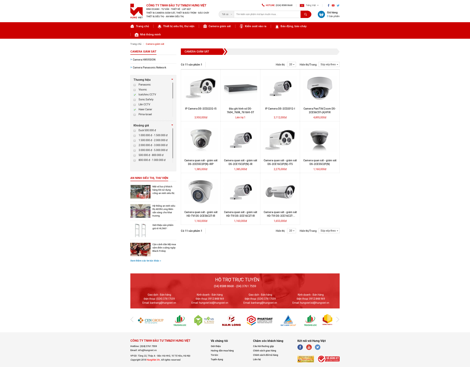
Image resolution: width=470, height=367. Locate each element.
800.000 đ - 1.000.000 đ (152, 160)
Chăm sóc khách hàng (268, 341)
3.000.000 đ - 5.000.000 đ (153, 150)
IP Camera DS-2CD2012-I (280, 108)
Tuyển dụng (217, 359)
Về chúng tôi (219, 341)
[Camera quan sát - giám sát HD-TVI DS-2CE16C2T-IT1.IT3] (280, 207)
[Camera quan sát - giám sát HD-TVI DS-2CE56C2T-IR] (201, 207)
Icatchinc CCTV (147, 94)
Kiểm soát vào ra (255, 26)
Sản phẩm (333, 16)
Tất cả (225, 14)
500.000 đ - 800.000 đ (151, 155)
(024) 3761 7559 (148, 346)
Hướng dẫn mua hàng (222, 350)
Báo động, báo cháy (293, 26)
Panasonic (145, 84)
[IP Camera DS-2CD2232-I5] (201, 104)
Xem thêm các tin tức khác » (145, 260)
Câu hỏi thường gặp (263, 346)
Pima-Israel (145, 114)
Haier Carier (145, 109)
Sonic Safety (146, 99)
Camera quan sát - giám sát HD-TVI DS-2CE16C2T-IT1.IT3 (280, 216)
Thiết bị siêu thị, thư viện (178, 26)
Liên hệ (257, 359)
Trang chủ (142, 26)
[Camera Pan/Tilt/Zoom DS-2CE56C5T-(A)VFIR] (320, 104)
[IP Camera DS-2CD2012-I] (280, 104)
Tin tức (214, 355)
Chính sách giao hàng (264, 350)
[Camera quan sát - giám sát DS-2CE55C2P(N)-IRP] (201, 156)
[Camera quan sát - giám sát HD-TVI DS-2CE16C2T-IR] (240, 207)
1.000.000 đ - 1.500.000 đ (153, 135)
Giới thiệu (216, 346)
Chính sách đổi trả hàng (265, 355)
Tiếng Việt (310, 5)
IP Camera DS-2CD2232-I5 (200, 108)
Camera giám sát (219, 26)
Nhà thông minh (150, 34)
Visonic (143, 89)
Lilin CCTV (144, 104)
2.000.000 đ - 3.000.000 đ (153, 145)
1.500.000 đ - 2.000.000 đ (153, 140)
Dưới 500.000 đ (147, 130)
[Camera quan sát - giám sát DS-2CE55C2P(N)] (320, 156)
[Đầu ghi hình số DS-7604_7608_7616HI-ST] (240, 104)
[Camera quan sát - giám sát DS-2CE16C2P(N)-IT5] (280, 156)
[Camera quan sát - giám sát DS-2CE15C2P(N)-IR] (240, 156)
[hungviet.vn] (136, 17)
